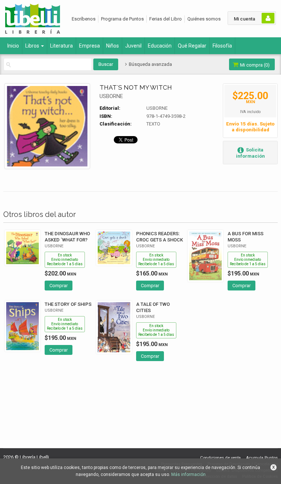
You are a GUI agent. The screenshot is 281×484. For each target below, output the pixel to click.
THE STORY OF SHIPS (68, 304)
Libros (32, 46)
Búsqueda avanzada (150, 64)
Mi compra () (254, 65)
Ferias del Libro (165, 19)
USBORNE (111, 96)
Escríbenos (83, 19)
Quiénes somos (204, 19)
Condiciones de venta (220, 458)
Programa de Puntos (122, 19)
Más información (188, 474)
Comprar (58, 285)
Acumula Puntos (262, 458)
